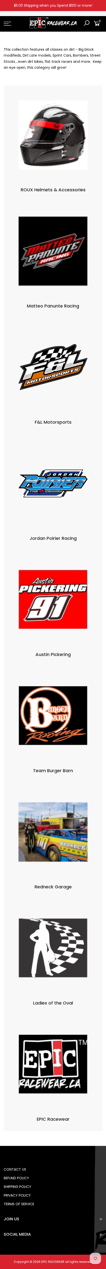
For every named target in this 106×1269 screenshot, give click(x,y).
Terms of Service (19, 1204)
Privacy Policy (17, 1195)
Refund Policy (16, 1178)
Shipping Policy (17, 1186)
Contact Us (15, 1169)
